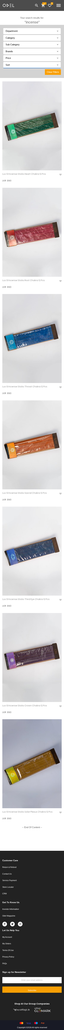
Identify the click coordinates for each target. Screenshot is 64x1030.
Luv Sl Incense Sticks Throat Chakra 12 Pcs (24, 386)
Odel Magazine (8, 916)
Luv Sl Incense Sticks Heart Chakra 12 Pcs (24, 174)
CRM (4, 894)
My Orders (6, 944)
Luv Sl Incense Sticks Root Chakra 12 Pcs (23, 280)
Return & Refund (9, 867)
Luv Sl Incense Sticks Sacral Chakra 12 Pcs (24, 493)
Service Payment (9, 880)
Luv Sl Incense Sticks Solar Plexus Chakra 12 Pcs (27, 811)
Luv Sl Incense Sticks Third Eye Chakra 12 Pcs (26, 599)
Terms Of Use (8, 950)
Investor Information (10, 909)
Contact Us (7, 874)
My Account (7, 937)
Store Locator (8, 887)
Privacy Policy (8, 957)
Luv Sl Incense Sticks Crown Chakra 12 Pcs (24, 705)
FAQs (4, 963)
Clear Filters (53, 72)
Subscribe (32, 990)
